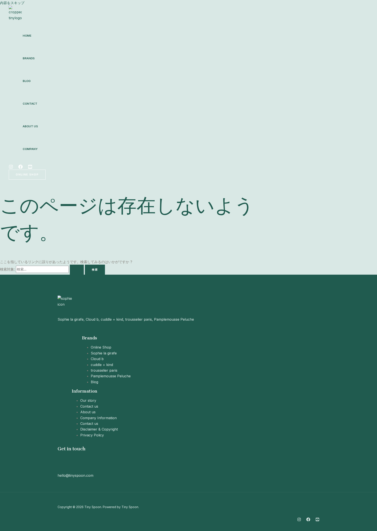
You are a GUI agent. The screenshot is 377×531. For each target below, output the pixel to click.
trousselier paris (104, 370)
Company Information (98, 418)
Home (27, 35)
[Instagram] (11, 167)
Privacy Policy (92, 435)
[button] (27, 175)
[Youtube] (30, 167)
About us (30, 126)
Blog (27, 81)
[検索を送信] (77, 270)
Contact (30, 103)
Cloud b (97, 359)
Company (30, 149)
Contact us (89, 406)
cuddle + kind (102, 365)
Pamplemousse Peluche (111, 376)
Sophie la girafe (104, 353)
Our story (88, 400)
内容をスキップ (12, 3)
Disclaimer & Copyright (99, 429)
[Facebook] (20, 167)
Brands (29, 58)
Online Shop (101, 347)
